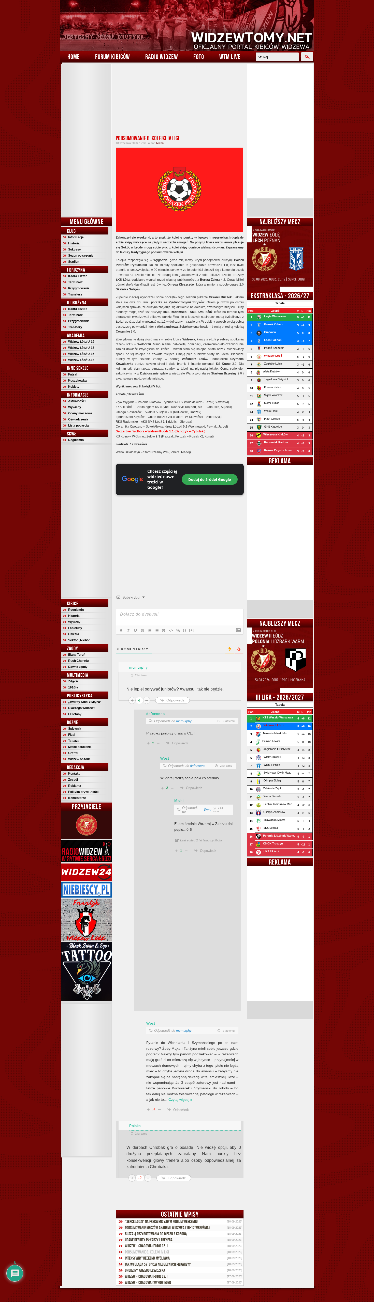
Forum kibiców (112, 56)
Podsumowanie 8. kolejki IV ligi (147, 138)
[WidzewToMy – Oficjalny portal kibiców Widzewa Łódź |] (187, 25)
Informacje (76, 237)
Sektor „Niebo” (79, 640)
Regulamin (76, 440)
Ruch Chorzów (78, 661)
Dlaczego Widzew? (81, 708)
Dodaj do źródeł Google (209, 479)
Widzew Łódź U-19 (81, 341)
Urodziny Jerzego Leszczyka (145, 1270)
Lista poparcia (78, 425)
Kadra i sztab (77, 276)
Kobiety (73, 386)
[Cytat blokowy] (163, 631)
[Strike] (142, 631)
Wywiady (74, 407)
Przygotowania (79, 288)
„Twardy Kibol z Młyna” (85, 702)
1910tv (73, 687)
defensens (197, 766)
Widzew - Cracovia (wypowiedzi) (148, 1282)
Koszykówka (77, 380)
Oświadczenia (78, 419)
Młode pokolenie (80, 747)
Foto (198, 56)
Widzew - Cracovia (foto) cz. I (146, 1276)
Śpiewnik (74, 728)
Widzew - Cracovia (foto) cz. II (146, 1246)
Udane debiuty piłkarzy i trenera (148, 1239)
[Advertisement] (86, 140)
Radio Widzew (161, 56)
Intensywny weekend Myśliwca (147, 1258)
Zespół (73, 779)
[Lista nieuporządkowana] (156, 631)
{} (184, 630)
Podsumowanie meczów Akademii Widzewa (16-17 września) (167, 1227)
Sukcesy (74, 249)
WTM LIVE (230, 56)
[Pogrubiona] (121, 631)
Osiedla (73, 634)
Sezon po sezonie (80, 255)
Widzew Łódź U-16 (81, 354)
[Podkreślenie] (135, 631)
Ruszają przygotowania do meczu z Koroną (156, 1233)
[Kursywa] (128, 631)
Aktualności (76, 401)
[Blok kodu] (171, 631)
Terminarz (75, 282)
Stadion (73, 261)
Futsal (72, 374)
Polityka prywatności (83, 792)
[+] (192, 630)
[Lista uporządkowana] (149, 631)
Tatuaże (73, 741)
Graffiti (73, 753)
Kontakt (74, 773)
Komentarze (77, 798)
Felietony (74, 714)
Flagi (71, 734)
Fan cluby (75, 628)
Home (73, 56)
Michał (160, 143)
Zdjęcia (73, 681)
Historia (74, 243)
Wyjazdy (74, 622)
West (207, 810)
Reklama (74, 786)
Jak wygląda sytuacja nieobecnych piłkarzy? (158, 1264)
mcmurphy (184, 721)
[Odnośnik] (178, 631)
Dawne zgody (78, 667)
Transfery (75, 294)
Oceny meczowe (80, 413)
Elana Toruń (76, 654)
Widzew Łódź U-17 (81, 348)
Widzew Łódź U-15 (81, 360)
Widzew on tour (79, 759)
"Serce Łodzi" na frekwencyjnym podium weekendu (161, 1221)
